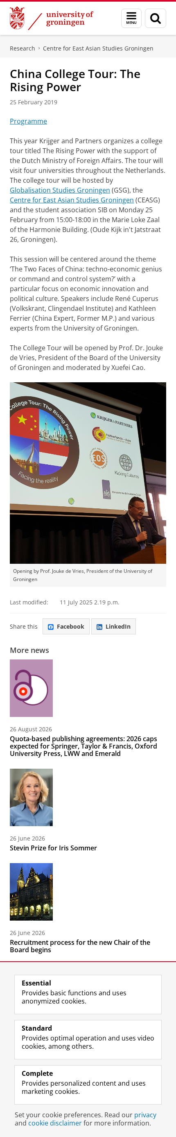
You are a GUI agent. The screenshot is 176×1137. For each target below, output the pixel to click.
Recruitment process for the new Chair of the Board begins (80, 946)
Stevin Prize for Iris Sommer (53, 848)
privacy (145, 1115)
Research (22, 48)
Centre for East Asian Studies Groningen (98, 48)
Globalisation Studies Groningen (60, 190)
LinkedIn (118, 626)
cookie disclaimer (55, 1123)
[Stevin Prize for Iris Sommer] (31, 797)
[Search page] (155, 18)
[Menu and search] (131, 18)
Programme (28, 121)
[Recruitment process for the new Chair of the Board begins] (31, 892)
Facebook (70, 626)
